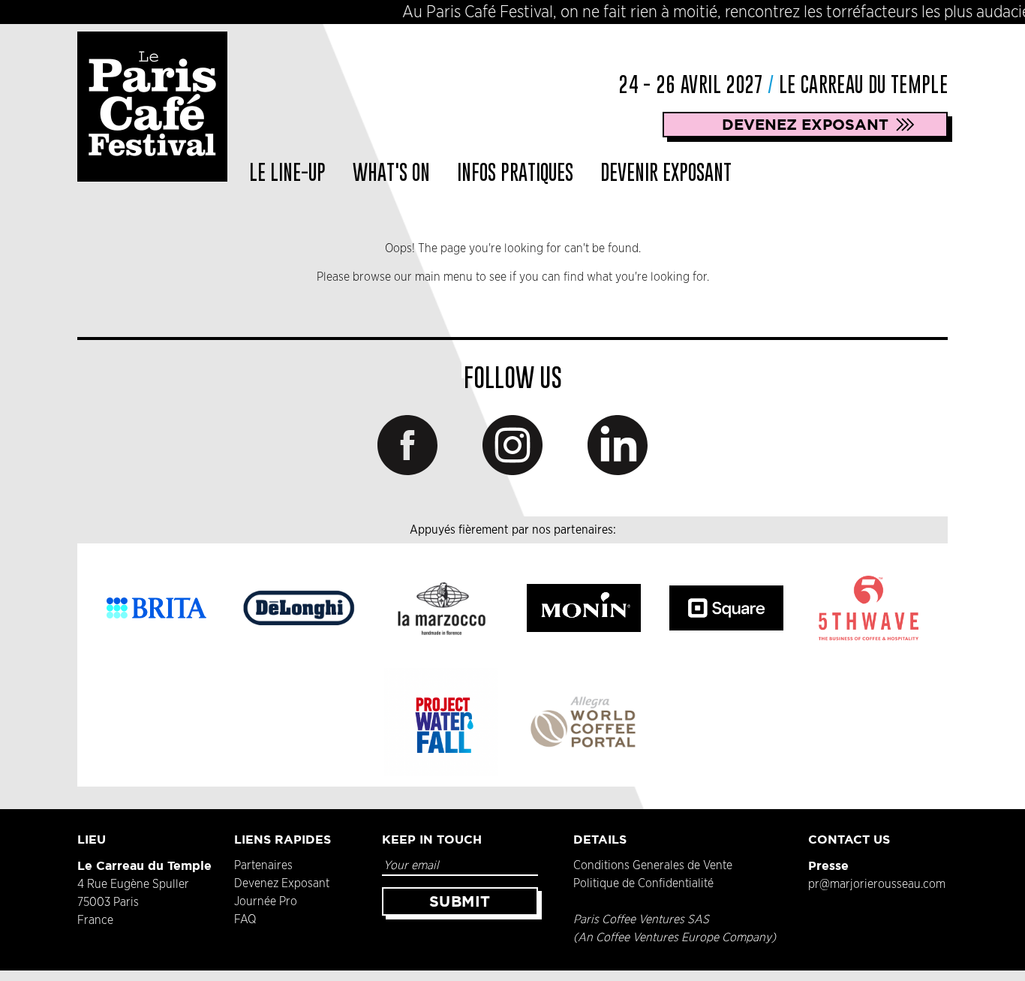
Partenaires (263, 865)
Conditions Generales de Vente (652, 865)
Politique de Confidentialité (643, 883)
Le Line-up (287, 172)
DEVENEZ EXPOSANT (805, 124)
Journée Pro (265, 901)
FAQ (245, 919)
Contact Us (849, 839)
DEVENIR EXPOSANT (666, 172)
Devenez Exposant (281, 883)
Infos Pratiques (515, 172)
